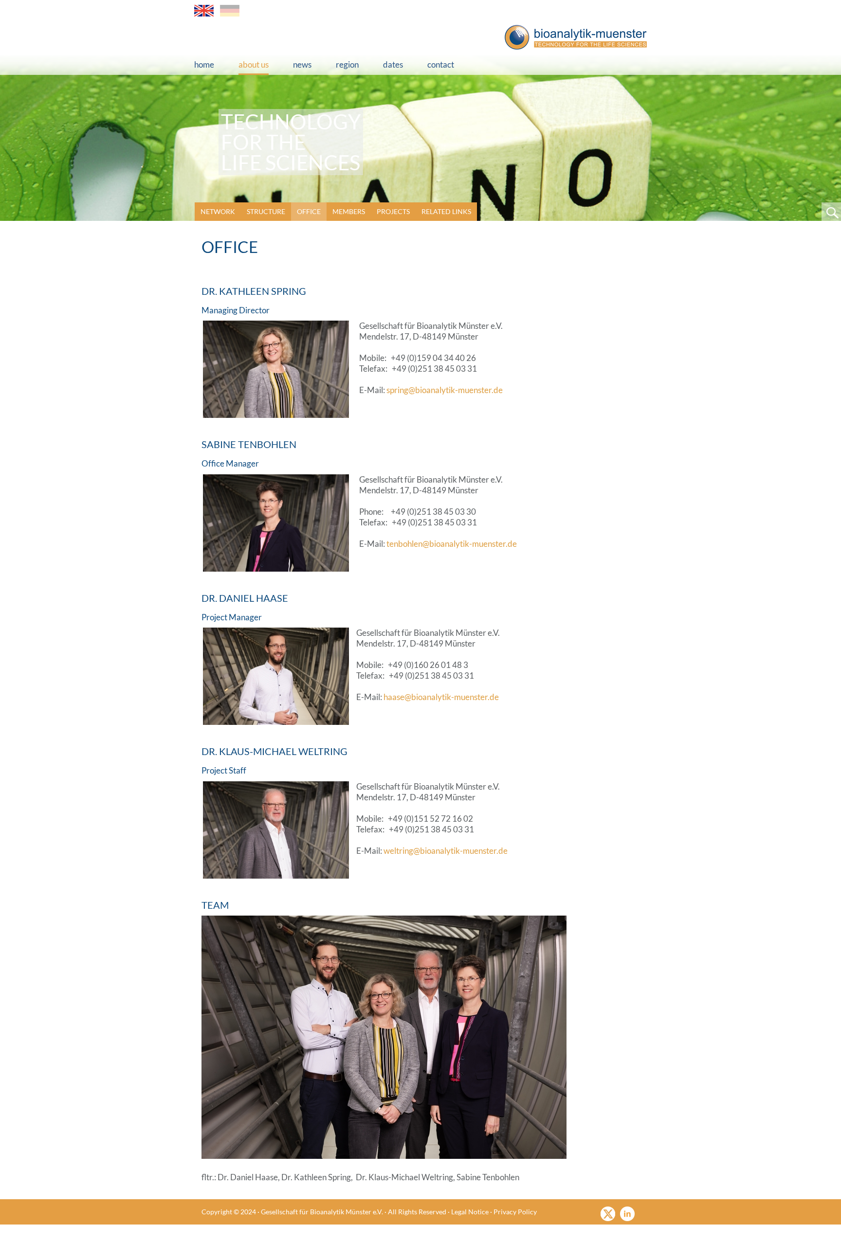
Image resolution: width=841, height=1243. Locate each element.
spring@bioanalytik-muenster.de (444, 390)
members (348, 211)
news (302, 64)
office (309, 211)
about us (253, 64)
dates (393, 64)
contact (440, 64)
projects (393, 211)
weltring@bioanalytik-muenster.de (446, 851)
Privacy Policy (515, 1211)
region (347, 64)
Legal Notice (470, 1211)
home (204, 64)
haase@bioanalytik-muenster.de (441, 697)
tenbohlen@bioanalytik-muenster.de (451, 544)
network (218, 211)
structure (266, 211)
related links (446, 211)
